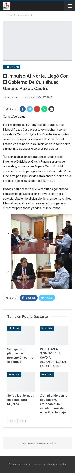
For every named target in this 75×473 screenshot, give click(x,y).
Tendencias (11, 67)
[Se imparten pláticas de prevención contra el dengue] (21, 335)
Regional (14, 328)
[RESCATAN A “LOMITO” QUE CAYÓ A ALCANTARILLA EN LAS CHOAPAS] (54, 335)
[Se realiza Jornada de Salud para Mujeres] (21, 382)
